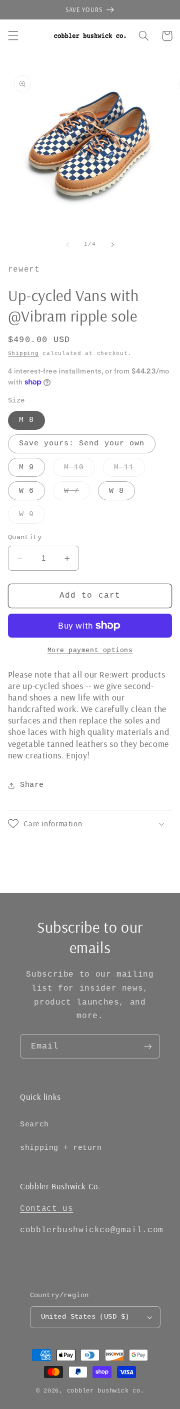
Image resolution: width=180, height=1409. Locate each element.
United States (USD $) (85, 1317)
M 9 (26, 467)
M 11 (129, 470)
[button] (13, 35)
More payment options (90, 650)
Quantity (25, 537)
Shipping (23, 353)
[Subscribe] (148, 1046)
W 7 (77, 493)
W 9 (32, 517)
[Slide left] (67, 245)
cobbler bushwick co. (105, 1391)
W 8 (116, 491)
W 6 (26, 491)
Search (34, 1124)
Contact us (46, 1208)
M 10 (79, 470)
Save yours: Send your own (81, 443)
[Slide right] (113, 245)
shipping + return (61, 1148)
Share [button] (32, 785)
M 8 (26, 420)
